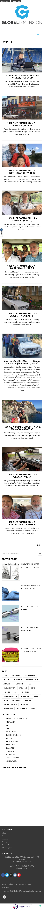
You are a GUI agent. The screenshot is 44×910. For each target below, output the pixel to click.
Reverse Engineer (10, 704)
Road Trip (10, 748)
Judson (36, 696)
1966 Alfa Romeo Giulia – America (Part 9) (22, 124)
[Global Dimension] (22, 15)
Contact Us (5, 887)
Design (33, 688)
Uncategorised (12, 758)
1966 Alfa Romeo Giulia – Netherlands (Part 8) (22, 171)
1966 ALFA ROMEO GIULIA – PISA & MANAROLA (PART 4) (22, 428)
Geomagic (25, 692)
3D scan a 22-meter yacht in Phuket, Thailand (22, 76)
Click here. (24, 868)
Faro (15, 692)
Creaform (23, 688)
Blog (29, 884)
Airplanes (10, 722)
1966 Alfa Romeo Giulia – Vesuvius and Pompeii (22, 523)
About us (12, 884)
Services (21, 884)
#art (5, 676)
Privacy (4, 842)
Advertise (5, 839)
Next (38, 545)
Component (11, 732)
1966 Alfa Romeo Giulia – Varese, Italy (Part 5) (22, 314)
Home (4, 884)
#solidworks (30, 676)
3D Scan (6, 680)
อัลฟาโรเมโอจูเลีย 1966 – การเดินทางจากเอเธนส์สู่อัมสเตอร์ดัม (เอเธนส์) (22, 362)
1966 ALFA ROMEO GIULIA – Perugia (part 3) (22, 475)
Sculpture (25, 704)
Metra (5, 700)
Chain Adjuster (9, 688)
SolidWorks (8, 708)
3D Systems (18, 680)
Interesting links (7, 848)
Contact (4, 836)
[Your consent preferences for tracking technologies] (40, 906)
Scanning (10, 751)
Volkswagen (22, 708)
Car (7, 728)
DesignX (6, 692)
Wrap (33, 708)
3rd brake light (32, 680)
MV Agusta (16, 700)
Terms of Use (6, 845)
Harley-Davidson (10, 696)
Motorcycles (12, 741)
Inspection (25, 696)
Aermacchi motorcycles (16, 719)
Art (30, 684)
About (4, 833)
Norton (28, 700)
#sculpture (15, 676)
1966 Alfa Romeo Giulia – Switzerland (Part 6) (22, 267)
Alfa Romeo (20, 684)
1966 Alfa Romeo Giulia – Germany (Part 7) (22, 219)
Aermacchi (7, 684)
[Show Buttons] (1, 232)
